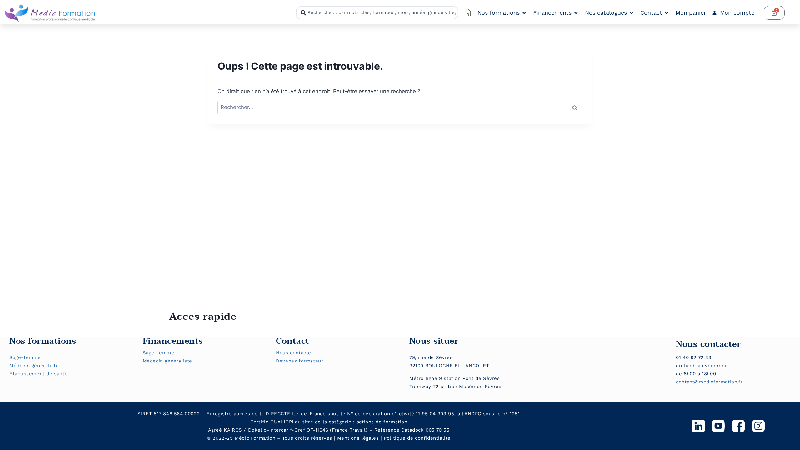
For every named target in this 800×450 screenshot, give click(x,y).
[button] (502, 13)
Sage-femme (25, 357)
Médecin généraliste (34, 365)
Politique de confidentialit (416, 438)
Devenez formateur (299, 361)
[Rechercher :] (400, 107)
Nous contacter (294, 353)
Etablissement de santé (38, 374)
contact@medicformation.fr (709, 382)
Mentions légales (358, 438)
